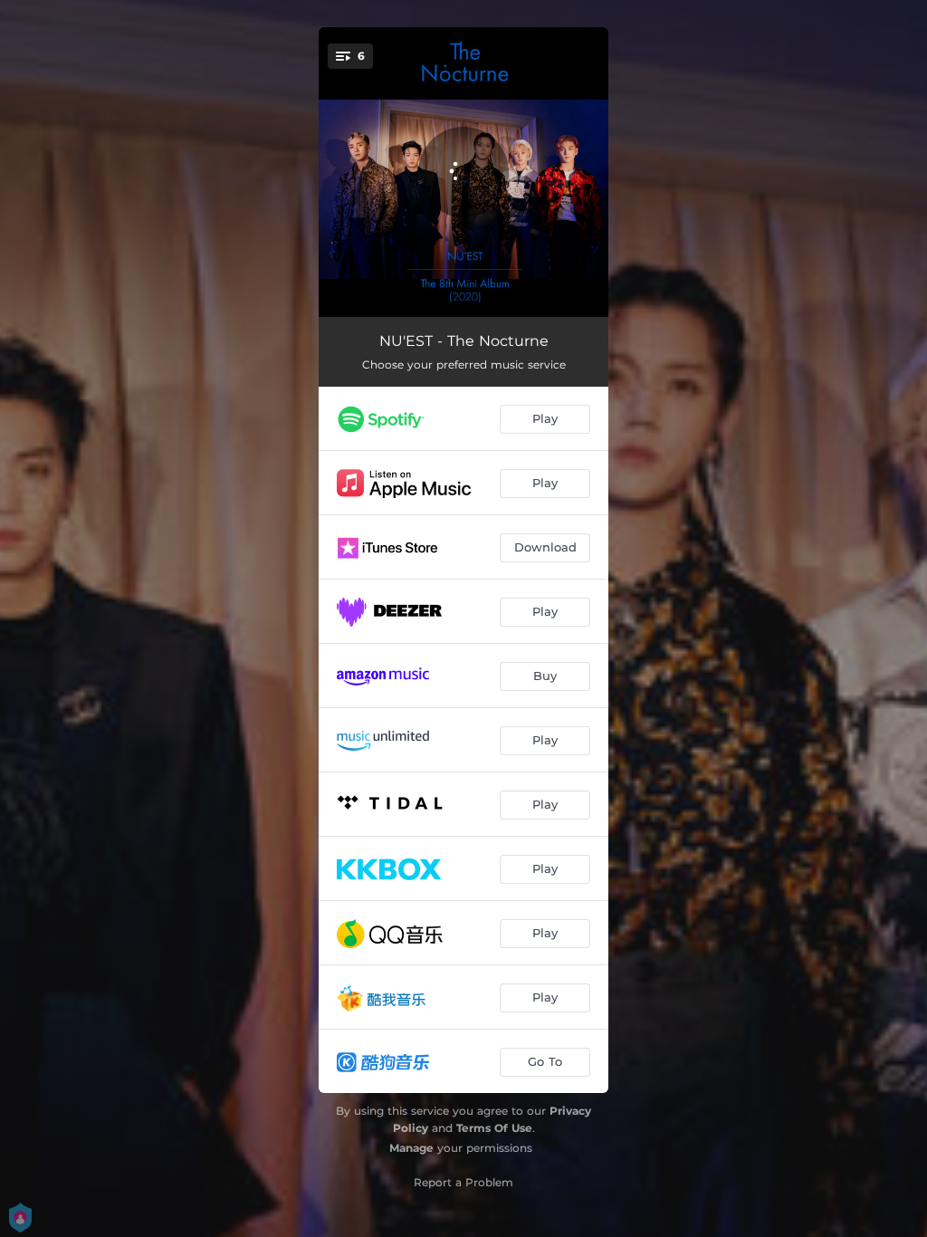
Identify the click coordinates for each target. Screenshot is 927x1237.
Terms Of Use (494, 1128)
